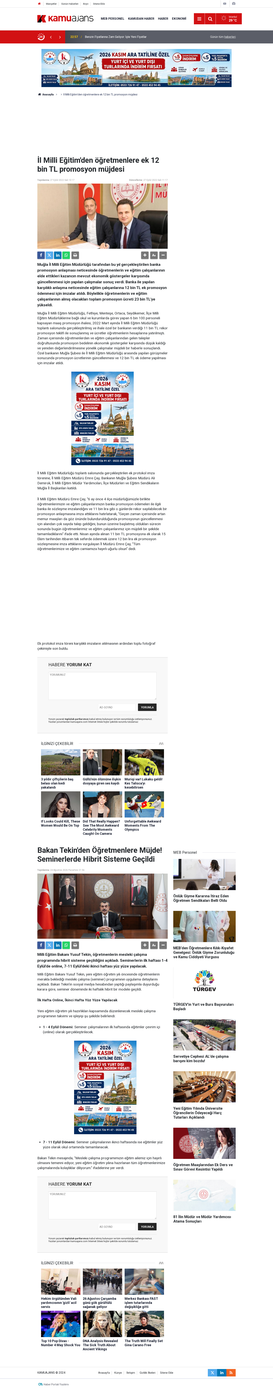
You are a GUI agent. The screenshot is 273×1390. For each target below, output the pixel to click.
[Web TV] (225, 3)
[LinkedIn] (57, 255)
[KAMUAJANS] (65, 18)
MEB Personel (112, 18)
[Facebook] (41, 255)
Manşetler (51, 3)
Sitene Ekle (99, 3)
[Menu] (199, 18)
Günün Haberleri (69, 3)
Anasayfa (48, 94)
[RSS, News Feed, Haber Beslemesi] (231, 1372)
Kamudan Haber (141, 18)
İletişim (130, 1372)
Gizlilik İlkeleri (147, 1372)
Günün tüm (223, 37)
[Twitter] (49, 255)
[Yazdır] (75, 255)
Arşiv (85, 3)
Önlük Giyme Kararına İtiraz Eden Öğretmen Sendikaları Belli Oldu (126, 37)
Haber (163, 18)
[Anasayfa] (39, 3)
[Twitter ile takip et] (212, 1372)
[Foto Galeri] (234, 3)
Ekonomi (179, 18)
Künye (118, 1372)
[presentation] (50, 37)
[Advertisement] (136, 128)
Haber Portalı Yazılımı (56, 1384)
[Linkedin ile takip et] (221, 1372)
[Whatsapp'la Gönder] (66, 255)
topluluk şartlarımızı (77, 719)
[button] (145, 255)
